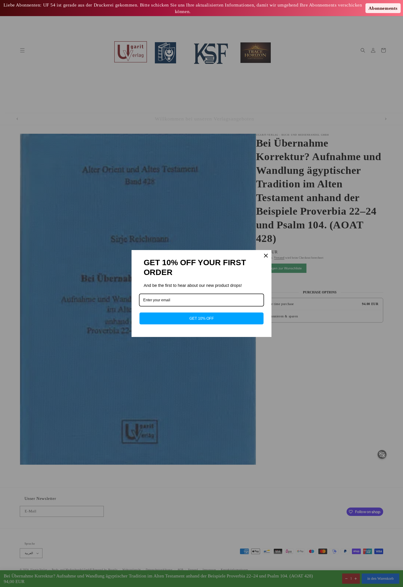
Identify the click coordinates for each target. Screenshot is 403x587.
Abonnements (383, 8)
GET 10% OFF (201, 318)
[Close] (265, 255)
